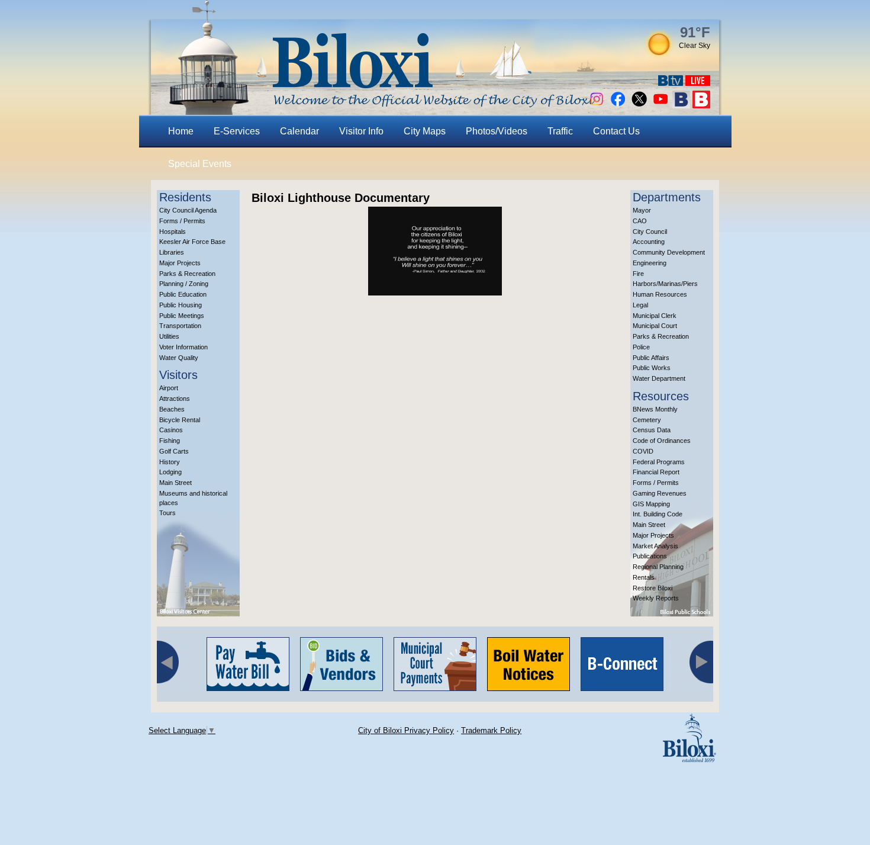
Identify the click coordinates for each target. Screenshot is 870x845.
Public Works (652, 367)
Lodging (170, 471)
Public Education (183, 294)
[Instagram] (596, 105)
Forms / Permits (182, 220)
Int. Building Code (657, 514)
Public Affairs (651, 357)
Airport (168, 387)
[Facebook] (617, 105)
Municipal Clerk (654, 315)
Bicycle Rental (179, 419)
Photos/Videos (496, 131)
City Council (650, 231)
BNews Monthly (655, 409)
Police (641, 347)
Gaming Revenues (660, 493)
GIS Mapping (651, 503)
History (169, 461)
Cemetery (647, 419)
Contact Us (616, 131)
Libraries (171, 252)
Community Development (669, 252)
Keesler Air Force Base (192, 241)
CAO (640, 220)
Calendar (299, 131)
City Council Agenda (188, 210)
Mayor (642, 210)
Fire (638, 273)
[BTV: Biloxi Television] (670, 83)
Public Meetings (181, 315)
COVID (643, 451)
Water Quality (178, 357)
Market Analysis (655, 546)
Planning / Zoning (183, 283)
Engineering (649, 262)
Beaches (172, 409)
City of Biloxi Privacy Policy (406, 730)
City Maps (425, 131)
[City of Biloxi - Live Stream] (697, 83)
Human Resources (660, 294)
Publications (650, 556)
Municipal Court (655, 325)
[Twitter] (639, 105)
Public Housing (180, 305)
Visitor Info (361, 131)
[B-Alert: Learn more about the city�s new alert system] (701, 105)
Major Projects (180, 262)
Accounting (649, 241)
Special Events (199, 164)
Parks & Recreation (187, 273)
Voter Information (183, 347)
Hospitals (172, 231)
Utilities (169, 336)
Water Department (659, 378)
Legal (640, 305)
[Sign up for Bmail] (681, 105)
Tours (167, 512)
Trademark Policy (491, 730)
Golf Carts (174, 451)
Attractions (174, 398)
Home (181, 131)
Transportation (180, 325)
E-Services (237, 131)
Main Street (175, 482)
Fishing (169, 440)
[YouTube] (660, 105)
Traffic (560, 131)
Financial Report (656, 471)
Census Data (652, 429)
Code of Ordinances (662, 440)
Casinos (171, 429)
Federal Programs (659, 461)
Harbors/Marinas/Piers (665, 283)
